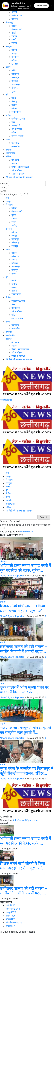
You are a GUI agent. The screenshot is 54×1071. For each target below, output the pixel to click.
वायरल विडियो (17, 135)
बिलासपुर (9, 22)
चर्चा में (2, 601)
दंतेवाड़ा (15, 80)
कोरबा (14, 25)
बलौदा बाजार (17, 15)
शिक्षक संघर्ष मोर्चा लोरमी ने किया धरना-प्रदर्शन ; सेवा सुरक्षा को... (23, 608)
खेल (13, 122)
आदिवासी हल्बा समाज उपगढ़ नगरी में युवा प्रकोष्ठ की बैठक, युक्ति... (25, 568)
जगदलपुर (15, 77)
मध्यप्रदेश (16, 146)
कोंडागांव (15, 74)
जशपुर (14, 53)
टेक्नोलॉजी (16, 125)
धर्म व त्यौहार (17, 129)
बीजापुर (15, 87)
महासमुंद (15, 18)
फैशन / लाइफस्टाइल (20, 166)
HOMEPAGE (26, 531)
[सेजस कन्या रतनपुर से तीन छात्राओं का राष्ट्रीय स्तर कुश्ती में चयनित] (21, 710)
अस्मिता (9, 156)
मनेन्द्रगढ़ (15, 60)
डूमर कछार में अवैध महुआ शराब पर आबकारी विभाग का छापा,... (24, 690)
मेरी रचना (15, 160)
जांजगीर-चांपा (14, 922)
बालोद (14, 104)
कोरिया (14, 49)
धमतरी (14, 12)
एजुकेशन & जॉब (18, 118)
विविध (8, 115)
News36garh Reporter (12, 575)
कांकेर (14, 70)
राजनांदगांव (16, 111)
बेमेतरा (14, 108)
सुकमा (14, 91)
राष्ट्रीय (9, 149)
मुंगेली (14, 32)
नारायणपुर (16, 84)
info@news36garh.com (25, 820)
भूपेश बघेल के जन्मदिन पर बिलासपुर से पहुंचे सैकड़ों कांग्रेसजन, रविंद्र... (26, 771)
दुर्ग (7, 94)
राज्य (8, 139)
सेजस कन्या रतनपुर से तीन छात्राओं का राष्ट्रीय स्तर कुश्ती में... (25, 730)
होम (7, 197)
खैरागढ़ (14, 101)
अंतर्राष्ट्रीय (10, 153)
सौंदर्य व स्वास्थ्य (18, 173)
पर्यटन (14, 132)
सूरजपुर (15, 63)
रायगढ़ (14, 36)
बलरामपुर (15, 56)
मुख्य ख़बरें (13, 908)
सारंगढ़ (14, 43)
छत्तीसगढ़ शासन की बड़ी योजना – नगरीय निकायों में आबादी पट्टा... (23, 649)
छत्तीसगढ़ (15, 142)
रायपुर (8, 201)
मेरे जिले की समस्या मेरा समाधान (19, 177)
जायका (14, 163)
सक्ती (14, 39)
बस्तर (8, 67)
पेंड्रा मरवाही (17, 29)
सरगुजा (9, 46)
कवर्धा (14, 98)
